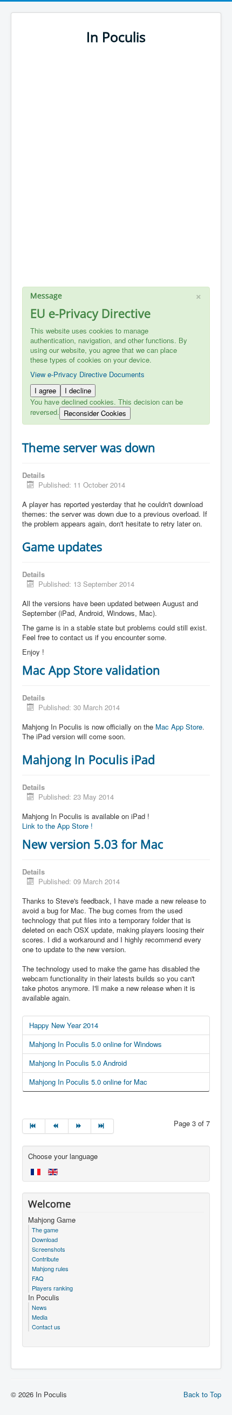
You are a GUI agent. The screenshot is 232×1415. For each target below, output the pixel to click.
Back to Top (202, 1394)
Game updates (62, 546)
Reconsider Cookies (95, 413)
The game (45, 1229)
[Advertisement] (116, 171)
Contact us (46, 1326)
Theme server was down (88, 447)
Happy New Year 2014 (63, 1025)
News (39, 1307)
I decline (78, 390)
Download (45, 1239)
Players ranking (52, 1288)
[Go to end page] (102, 1126)
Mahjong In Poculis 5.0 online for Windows (95, 1044)
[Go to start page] (33, 1126)
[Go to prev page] (56, 1126)
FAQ (38, 1278)
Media (39, 1317)
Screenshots (48, 1249)
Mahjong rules (50, 1268)
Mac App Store (178, 727)
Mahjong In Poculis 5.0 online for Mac (88, 1082)
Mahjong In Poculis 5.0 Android (78, 1063)
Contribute (45, 1258)
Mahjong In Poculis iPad (88, 759)
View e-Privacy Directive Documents (87, 374)
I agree (45, 390)
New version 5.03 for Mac (92, 844)
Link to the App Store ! (57, 826)
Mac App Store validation (91, 670)
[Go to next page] (80, 1126)
